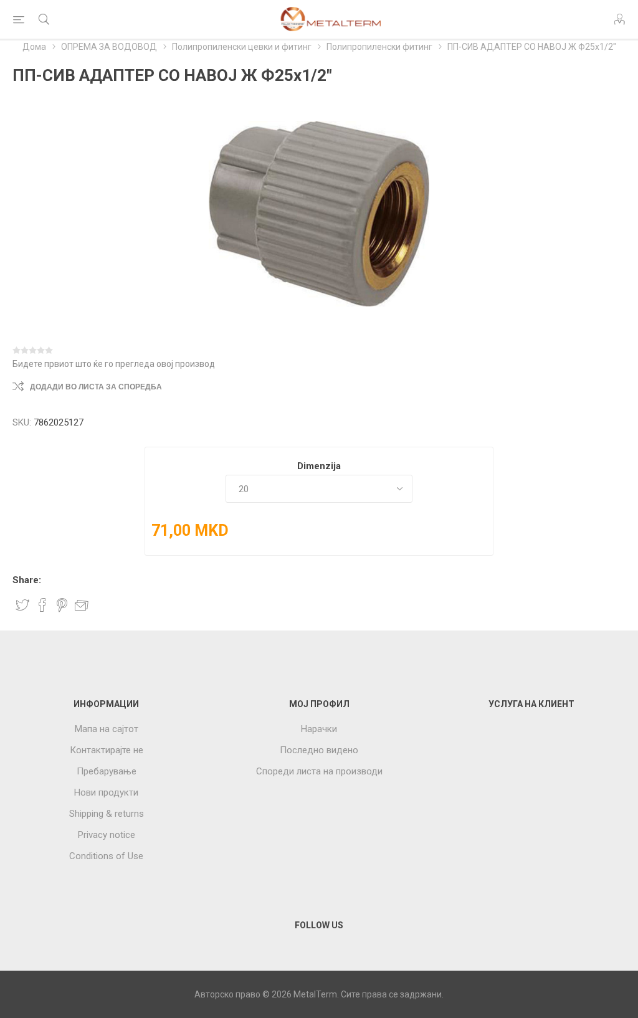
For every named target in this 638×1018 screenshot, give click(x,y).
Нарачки (319, 729)
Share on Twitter (22, 605)
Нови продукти (106, 792)
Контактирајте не (106, 750)
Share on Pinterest (62, 605)
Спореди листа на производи (319, 771)
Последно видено (319, 750)
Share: (26, 580)
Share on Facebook (42, 605)
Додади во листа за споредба (96, 387)
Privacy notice (106, 834)
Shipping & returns (106, 813)
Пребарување (106, 771)
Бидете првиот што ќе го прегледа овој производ (113, 364)
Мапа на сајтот (106, 729)
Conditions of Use (106, 856)
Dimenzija (319, 466)
